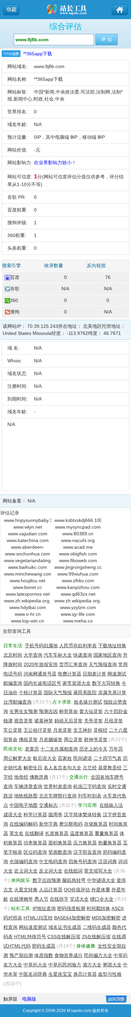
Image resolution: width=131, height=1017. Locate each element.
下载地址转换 (112, 645)
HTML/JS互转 (38, 917)
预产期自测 (21, 955)
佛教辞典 (39, 777)
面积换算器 (60, 842)
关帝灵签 (93, 720)
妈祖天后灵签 (68, 720)
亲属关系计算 (112, 692)
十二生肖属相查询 (59, 749)
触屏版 (10, 999)
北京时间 (12, 655)
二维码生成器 (97, 927)
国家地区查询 (107, 655)
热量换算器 (110, 842)
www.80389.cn (77, 533)
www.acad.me (78, 547)
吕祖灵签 (113, 720)
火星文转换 (26, 889)
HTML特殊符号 (30, 936)
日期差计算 (94, 673)
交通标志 (48, 805)
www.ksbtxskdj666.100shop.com (77, 520)
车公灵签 (12, 730)
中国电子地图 (23, 805)
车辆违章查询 (28, 786)
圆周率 (55, 814)
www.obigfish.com (78, 553)
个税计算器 (30, 692)
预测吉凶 (48, 711)
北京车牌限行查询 (58, 795)
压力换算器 (85, 842)
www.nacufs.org (78, 540)
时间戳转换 (98, 908)
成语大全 (12, 814)
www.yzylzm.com (78, 607)
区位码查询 (35, 852)
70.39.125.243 (42, 326)
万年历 (116, 749)
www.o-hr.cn (28, 614)
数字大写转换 (106, 683)
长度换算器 (57, 833)
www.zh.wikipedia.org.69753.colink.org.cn (27, 600)
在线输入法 (111, 805)
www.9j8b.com (49, 66)
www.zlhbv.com (78, 580)
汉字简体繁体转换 (82, 814)
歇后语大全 (44, 758)
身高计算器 (85, 974)
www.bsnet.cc (27, 587)
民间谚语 (82, 758)
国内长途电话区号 (42, 683)
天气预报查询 (103, 664)
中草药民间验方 (64, 964)
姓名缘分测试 (88, 702)
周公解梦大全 (17, 758)
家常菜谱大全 (76, 683)
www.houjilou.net (27, 580)
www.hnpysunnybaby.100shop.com (27, 520)
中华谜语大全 (101, 880)
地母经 (21, 777)
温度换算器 (81, 833)
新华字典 (48, 824)
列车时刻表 (89, 795)
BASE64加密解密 (72, 917)
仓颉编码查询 (23, 861)
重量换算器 (106, 833)
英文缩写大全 (98, 871)
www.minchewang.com (27, 574)
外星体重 (100, 889)
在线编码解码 (23, 824)
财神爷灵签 (95, 739)
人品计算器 (50, 889)
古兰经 (90, 767)
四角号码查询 (83, 861)
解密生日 (33, 767)
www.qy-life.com (78, 614)
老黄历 (32, 749)
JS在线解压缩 (96, 936)
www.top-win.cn (27, 620)
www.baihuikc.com (27, 567)
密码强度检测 (71, 908)
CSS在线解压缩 (63, 936)
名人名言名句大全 (62, 767)
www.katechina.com (28, 540)
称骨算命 (68, 711)
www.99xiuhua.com (77, 574)
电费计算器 (69, 673)
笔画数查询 (60, 852)
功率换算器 (35, 842)
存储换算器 (95, 824)
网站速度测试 (33, 927)
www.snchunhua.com (27, 553)
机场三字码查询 (89, 786)
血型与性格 (110, 974)
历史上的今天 (93, 749)
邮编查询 (12, 683)
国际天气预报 (58, 692)
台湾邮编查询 (17, 702)
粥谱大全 (112, 964)
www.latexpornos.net (28, 594)
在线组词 (73, 871)
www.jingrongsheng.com (77, 567)
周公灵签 (73, 739)
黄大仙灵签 (91, 711)
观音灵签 (23, 720)
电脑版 (29, 999)
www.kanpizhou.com (78, 587)
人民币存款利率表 (78, 645)
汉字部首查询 (87, 852)
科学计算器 (35, 814)
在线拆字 (59, 899)
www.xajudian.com (27, 533)
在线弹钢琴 (21, 899)
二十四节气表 (107, 758)
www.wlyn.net (27, 527)
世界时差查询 (58, 786)
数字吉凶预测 (47, 880)
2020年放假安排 (41, 664)
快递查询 (82, 655)
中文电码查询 (53, 861)
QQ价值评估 (77, 889)
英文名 (16, 833)
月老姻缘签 (50, 739)
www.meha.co (78, 620)
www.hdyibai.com (27, 607)
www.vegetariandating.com (27, 560)
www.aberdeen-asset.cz (27, 547)
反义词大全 (50, 871)
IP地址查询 (44, 908)
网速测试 (116, 673)
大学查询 (33, 655)
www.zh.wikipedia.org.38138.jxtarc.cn (77, 600)
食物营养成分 (68, 955)
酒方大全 (92, 964)
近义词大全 (26, 871)
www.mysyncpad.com (78, 527)
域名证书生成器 (64, 927)
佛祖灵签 (28, 739)
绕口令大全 (102, 899)
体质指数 (43, 955)
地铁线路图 (26, 795)
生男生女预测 (23, 711)
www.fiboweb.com (78, 560)
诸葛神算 (43, 720)
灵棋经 (100, 730)
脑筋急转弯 (74, 880)
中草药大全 (35, 964)
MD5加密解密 (106, 917)
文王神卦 (82, 730)
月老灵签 (62, 730)
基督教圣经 (110, 767)
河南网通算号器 (40, 673)
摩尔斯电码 (71, 824)
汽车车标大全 (58, 655)
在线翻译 (34, 833)
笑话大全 (79, 899)
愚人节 (41, 899)
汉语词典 (107, 861)
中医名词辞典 (33, 974)
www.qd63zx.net (78, 594)
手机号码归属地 (41, 645)
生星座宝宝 (60, 974)
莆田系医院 (85, 692)
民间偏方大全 (98, 955)
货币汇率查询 (73, 664)
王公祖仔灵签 (38, 730)
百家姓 (65, 758)
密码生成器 (43, 946)
